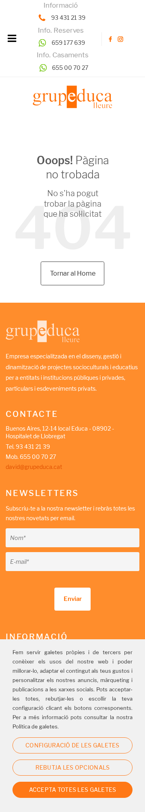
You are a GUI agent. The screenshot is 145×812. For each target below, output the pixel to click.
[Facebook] (110, 39)
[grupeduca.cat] (72, 97)
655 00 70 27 (70, 67)
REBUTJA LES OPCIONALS (72, 767)
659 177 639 (68, 42)
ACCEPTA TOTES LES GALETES (72, 789)
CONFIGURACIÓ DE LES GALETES (72, 745)
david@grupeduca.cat (34, 466)
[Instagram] (120, 39)
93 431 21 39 (68, 17)
